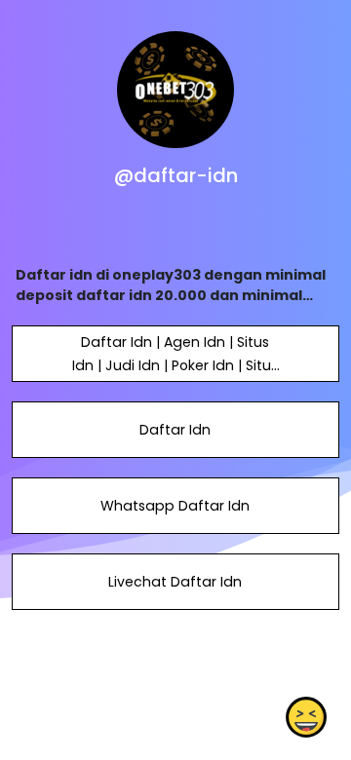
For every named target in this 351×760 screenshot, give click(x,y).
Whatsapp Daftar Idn (175, 505)
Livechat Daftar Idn (175, 581)
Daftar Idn (175, 429)
